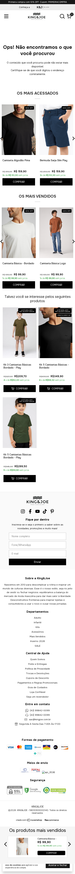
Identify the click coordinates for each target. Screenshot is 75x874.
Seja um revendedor (37, 696)
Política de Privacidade (37, 668)
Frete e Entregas (37, 664)
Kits (38, 627)
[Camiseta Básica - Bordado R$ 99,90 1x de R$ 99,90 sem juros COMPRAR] (22, 854)
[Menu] (7, 16)
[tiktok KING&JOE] (44, 511)
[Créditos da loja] (51, 820)
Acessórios (38, 631)
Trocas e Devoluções (37, 673)
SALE (37, 645)
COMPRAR (51, 853)
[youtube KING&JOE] (37, 511)
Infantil (37, 622)
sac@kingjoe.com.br (40, 719)
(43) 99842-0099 (40, 710)
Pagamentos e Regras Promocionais (37, 682)
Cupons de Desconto (37, 678)
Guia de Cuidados (37, 687)
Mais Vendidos (37, 636)
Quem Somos (37, 659)
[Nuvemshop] (29, 820)
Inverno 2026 (37, 641)
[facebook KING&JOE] (30, 511)
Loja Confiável (37, 692)
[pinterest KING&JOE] (52, 511)
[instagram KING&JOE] (23, 511)
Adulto (37, 617)
